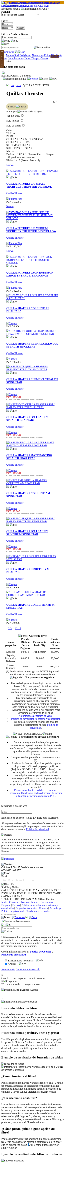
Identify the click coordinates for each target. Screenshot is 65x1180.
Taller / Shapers (32, 58)
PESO (9, 136)
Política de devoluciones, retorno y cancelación (35, 718)
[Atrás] (3, 925)
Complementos (16, 58)
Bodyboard (25, 55)
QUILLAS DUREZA (18, 142)
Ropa (4, 58)
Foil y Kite (50, 55)
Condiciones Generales (38, 911)
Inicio (4, 902)
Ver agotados (13, 115)
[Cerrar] (8, 925)
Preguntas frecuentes (26, 908)
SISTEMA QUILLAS (18, 145)
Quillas (18, 86)
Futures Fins (35, 154)
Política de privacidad (37, 829)
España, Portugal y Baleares (16, 75)
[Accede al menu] (5, 40)
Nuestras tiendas (29, 902)
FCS (21, 154)
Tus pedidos (46, 902)
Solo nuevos (13, 120)
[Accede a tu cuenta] (43, 78)
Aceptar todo (8, 969)
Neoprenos (38, 55)
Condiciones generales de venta (35, 715)
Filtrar (12, 106)
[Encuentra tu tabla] (42, 47)
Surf (16, 55)
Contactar (14, 902)
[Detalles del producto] (13, 177)
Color (9, 130)
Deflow (10, 154)
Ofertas (54, 56)
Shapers (50, 154)
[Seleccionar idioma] (14, 78)
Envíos (16, 905)
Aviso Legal (55, 908)
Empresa (5, 905)
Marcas (10, 55)
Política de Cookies (40, 951)
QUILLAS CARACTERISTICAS (25, 139)
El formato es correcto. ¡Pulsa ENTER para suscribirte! (30, 817)
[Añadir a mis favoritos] (7, 177)
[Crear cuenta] (53, 78)
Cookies (43, 908)
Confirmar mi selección (28, 969)
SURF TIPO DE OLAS (19, 148)
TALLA (10, 133)
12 (16, 628)
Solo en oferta (14, 125)
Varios (44, 58)
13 (19, 628)
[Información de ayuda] (34, 8)
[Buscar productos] (6, 917)
